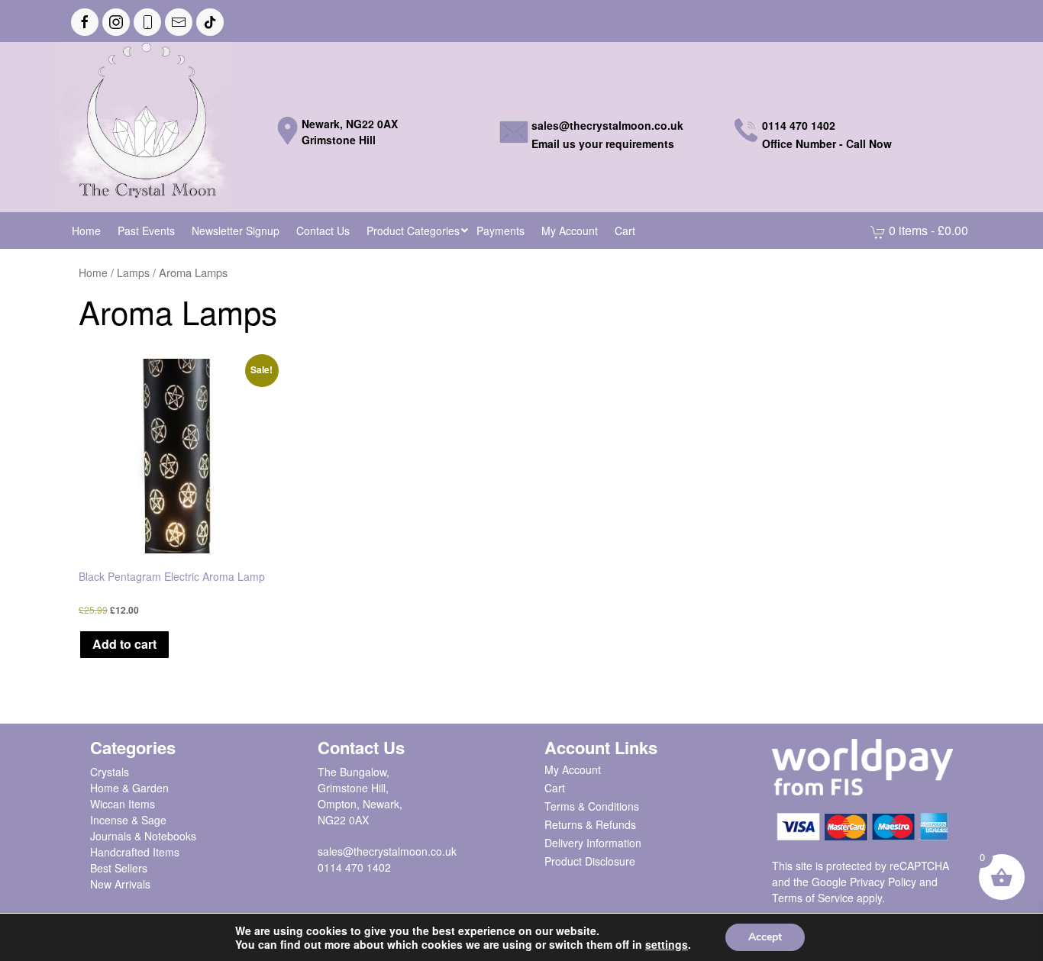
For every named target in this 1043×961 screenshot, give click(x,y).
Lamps (133, 272)
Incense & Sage (128, 819)
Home (93, 272)
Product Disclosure (589, 861)
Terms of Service (813, 897)
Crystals (109, 771)
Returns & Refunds (590, 824)
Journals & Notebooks (143, 835)
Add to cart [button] (124, 644)
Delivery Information (592, 842)
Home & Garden (129, 787)
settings (666, 944)
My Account (572, 769)
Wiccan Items (122, 803)
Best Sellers (118, 868)
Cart (554, 787)
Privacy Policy (883, 881)
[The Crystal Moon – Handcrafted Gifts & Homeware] (145, 125)
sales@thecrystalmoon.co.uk (387, 851)
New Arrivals (120, 884)
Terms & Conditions (591, 806)
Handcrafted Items (134, 851)
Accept (765, 937)
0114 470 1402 (354, 867)
